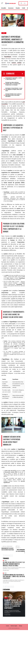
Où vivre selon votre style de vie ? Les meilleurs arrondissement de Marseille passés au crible (14, 564)
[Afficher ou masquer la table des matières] (19, 74)
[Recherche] (21, 3)
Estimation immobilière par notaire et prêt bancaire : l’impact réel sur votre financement (14, 576)
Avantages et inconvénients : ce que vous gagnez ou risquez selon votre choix (13, 89)
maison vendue (16, 62)
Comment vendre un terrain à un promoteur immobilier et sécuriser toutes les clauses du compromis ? (12, 604)
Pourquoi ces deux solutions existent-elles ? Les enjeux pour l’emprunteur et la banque (12, 83)
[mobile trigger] (2, 3)
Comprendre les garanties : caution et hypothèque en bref (13, 78)
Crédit (3, 33)
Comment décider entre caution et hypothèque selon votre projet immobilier (13, 95)
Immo (5, 560)
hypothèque (7, 56)
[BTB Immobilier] (10, 3)
